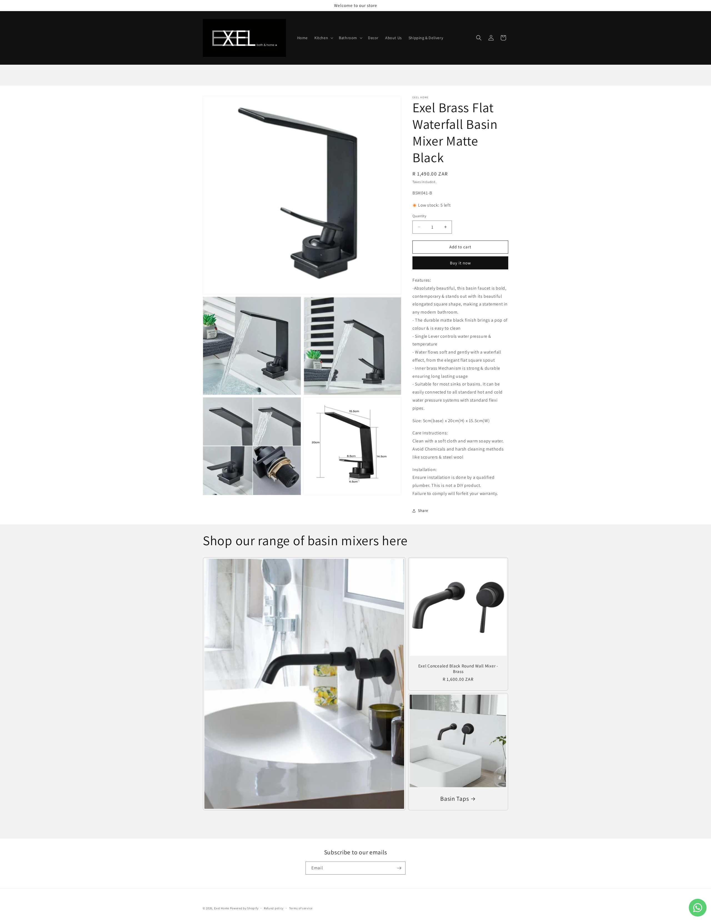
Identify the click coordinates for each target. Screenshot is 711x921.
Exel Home (222, 908)
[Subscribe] (399, 868)
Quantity (419, 216)
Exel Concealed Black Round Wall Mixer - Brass (458, 668)
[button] (323, 38)
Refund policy (274, 908)
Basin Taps (454, 798)
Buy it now (460, 263)
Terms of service (300, 908)
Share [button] (423, 510)
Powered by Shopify (244, 908)
